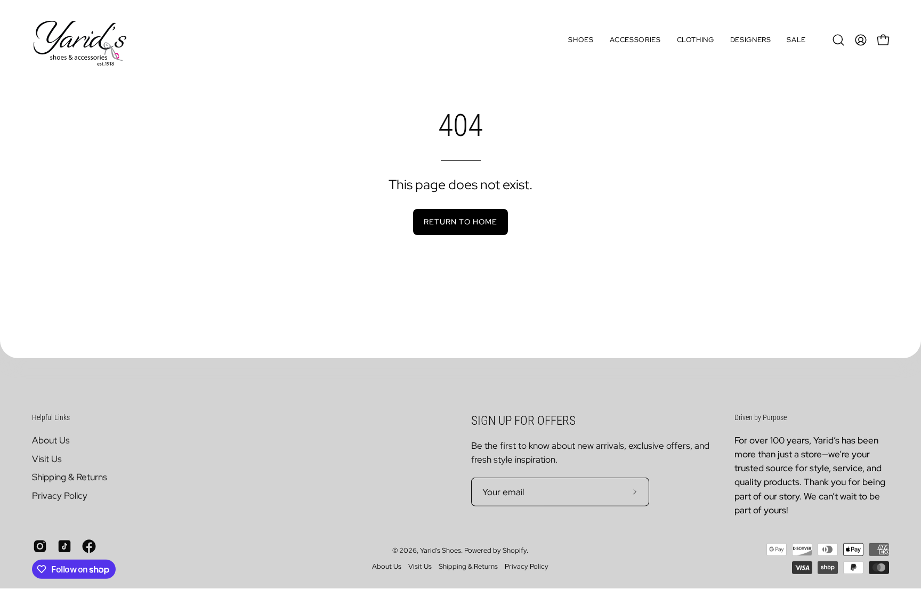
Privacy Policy (59, 495)
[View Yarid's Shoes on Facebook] (89, 546)
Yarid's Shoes (440, 550)
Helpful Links (51, 417)
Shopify (515, 550)
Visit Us (47, 458)
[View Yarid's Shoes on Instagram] (40, 546)
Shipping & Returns (69, 477)
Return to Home (460, 221)
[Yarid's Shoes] (80, 40)
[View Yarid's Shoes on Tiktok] (64, 546)
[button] (580, 40)
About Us (51, 440)
